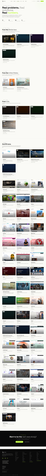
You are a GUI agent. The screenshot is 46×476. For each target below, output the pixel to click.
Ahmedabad (31, 460)
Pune (30, 459)
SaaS (15, 460)
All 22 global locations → (39, 460)
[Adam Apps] (4, 1)
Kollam (23, 457)
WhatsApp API (16, 458)
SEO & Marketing (17, 457)
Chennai (30, 457)
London (37, 458)
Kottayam (23, 459)
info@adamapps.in (4, 466)
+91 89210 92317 (4, 467)
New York (38, 459)
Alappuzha (23, 458)
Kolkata (30, 458)
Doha (37, 457)
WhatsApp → (3, 468)
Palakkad (23, 460)
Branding (16, 459)
